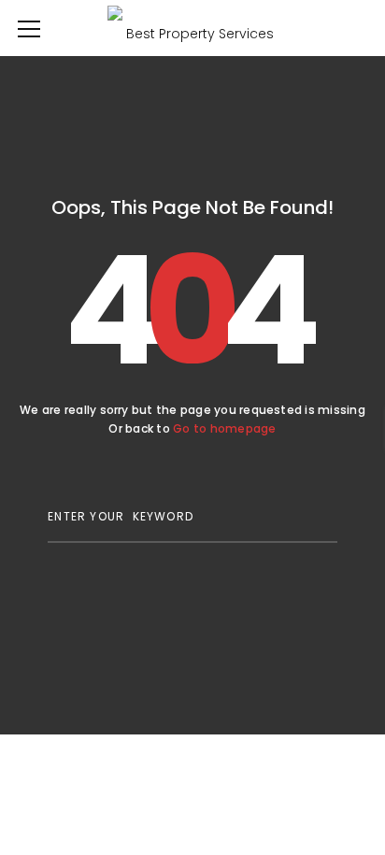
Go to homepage (224, 428)
